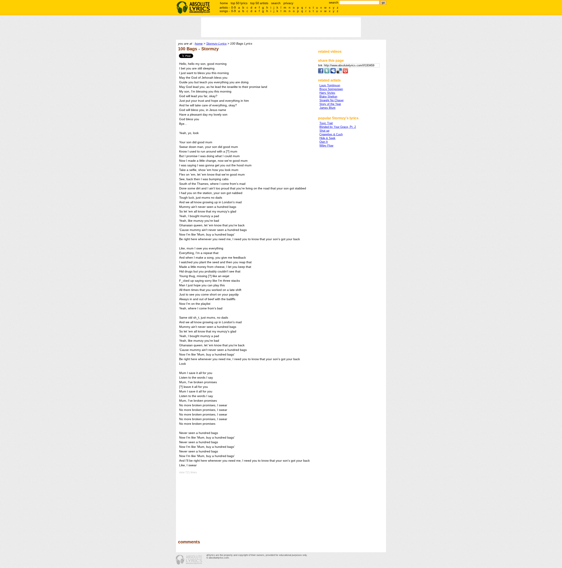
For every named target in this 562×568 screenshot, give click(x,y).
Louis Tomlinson (329, 85)
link (320, 65)
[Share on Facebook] (320, 72)
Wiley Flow (326, 145)
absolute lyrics (193, 7)
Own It (323, 141)
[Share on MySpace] (333, 72)
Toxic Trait (326, 123)
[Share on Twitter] (327, 72)
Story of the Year (330, 104)
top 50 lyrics (239, 3)
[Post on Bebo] (345, 72)
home (224, 3)
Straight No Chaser (331, 100)
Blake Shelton (328, 96)
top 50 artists (259, 3)
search (276, 3)
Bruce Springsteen (331, 89)
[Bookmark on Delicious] (339, 72)
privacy (288, 3)
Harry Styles (327, 92)
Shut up (324, 130)
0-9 (233, 7)
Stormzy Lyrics (216, 43)
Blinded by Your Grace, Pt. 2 (337, 127)
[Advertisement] (246, 503)
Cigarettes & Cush (331, 134)
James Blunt (327, 107)
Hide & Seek (327, 138)
